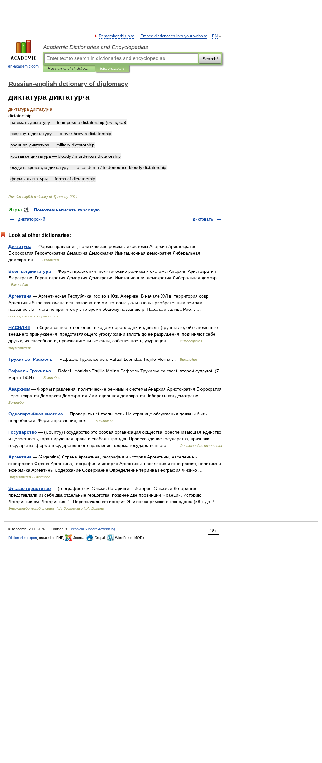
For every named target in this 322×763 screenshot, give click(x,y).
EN (215, 36)
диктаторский (31, 219)
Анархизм (19, 389)
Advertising (106, 529)
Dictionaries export (22, 538)
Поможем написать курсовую (67, 209)
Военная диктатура (29, 271)
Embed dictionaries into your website (173, 36)
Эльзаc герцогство (29, 488)
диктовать (203, 219)
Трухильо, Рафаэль (30, 359)
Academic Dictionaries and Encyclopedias (95, 47)
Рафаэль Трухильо (29, 370)
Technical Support (83, 529)
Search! (210, 58)
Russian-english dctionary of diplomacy (69, 68)
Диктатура (19, 246)
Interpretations (112, 68)
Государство (22, 432)
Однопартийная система (35, 413)
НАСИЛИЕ (19, 327)
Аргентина (19, 296)
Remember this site (116, 36)
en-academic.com (23, 66)
